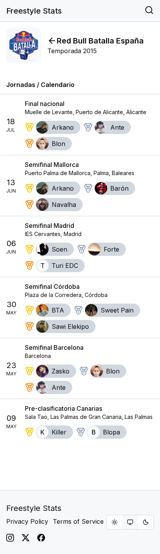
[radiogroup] (130, 522)
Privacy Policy (27, 521)
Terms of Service (78, 521)
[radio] (114, 522)
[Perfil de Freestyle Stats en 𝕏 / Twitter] (26, 538)
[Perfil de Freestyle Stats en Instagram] (10, 538)
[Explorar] (149, 10)
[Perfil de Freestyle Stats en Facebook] (41, 538)
